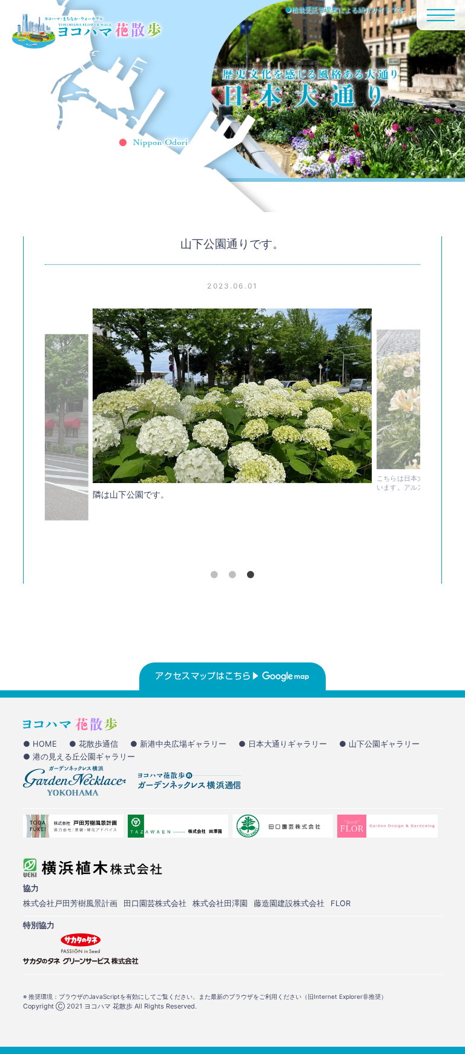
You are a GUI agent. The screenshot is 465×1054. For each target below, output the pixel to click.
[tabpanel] (232, 408)
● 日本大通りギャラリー (283, 744)
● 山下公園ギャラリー (379, 744)
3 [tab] (251, 575)
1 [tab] (214, 575)
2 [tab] (232, 575)
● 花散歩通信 (93, 744)
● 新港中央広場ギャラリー (178, 744)
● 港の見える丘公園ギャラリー (79, 756)
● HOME (40, 744)
